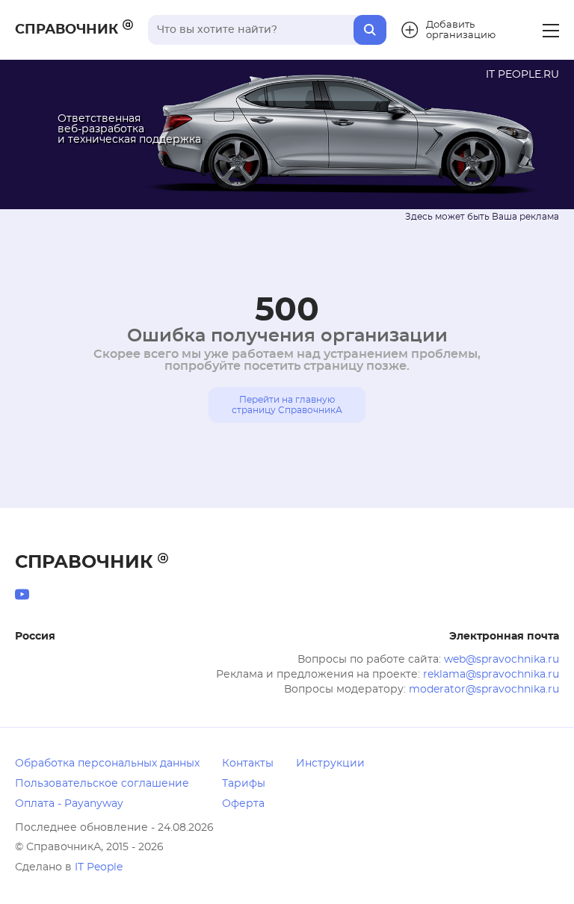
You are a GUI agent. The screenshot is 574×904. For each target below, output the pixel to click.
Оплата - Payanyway (69, 804)
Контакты (248, 763)
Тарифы (243, 783)
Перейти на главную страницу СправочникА (287, 405)
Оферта (243, 804)
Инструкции (330, 763)
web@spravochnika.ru (501, 659)
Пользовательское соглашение (102, 783)
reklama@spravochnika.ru (491, 674)
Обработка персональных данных (107, 763)
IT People (99, 867)
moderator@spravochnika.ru (484, 689)
